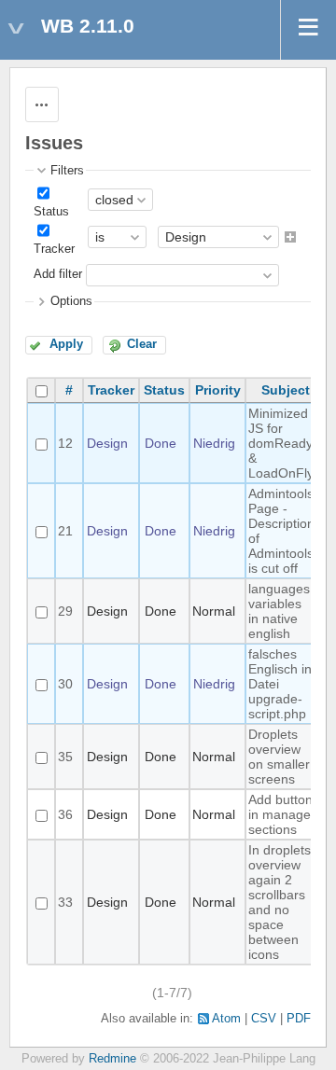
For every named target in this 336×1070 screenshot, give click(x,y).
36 (65, 814)
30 (65, 683)
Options (71, 301)
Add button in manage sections (280, 814)
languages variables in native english (279, 611)
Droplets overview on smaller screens (279, 756)
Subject (285, 389)
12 (65, 443)
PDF (299, 1018)
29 (65, 611)
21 (65, 530)
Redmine (112, 1058)
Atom (226, 1018)
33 (65, 902)
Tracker (54, 249)
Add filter (58, 275)
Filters (67, 170)
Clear (142, 344)
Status (51, 211)
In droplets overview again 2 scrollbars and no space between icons (279, 902)
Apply (66, 344)
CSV (263, 1018)
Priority (218, 389)
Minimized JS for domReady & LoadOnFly (281, 443)
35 (65, 756)
